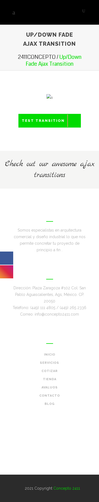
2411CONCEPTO (37, 57)
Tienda (49, 379)
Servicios (49, 363)
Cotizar (50, 371)
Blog (50, 404)
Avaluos (50, 387)
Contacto (49, 395)
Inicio (49, 354)
